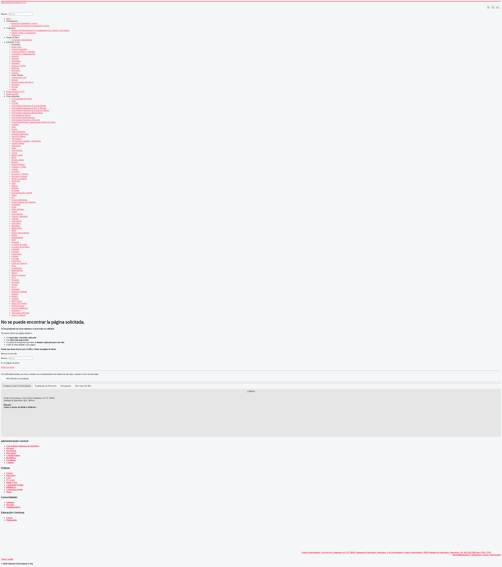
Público (15, 296)
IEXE (14, 230)
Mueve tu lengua (18, 275)
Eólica (14, 195)
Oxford (15, 284)
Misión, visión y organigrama (24, 33)
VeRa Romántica (18, 131)
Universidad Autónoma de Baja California (29, 108)
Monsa (14, 273)
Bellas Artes (16, 47)
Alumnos (10, 502)
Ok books (16, 282)
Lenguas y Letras (19, 66)
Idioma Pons (17, 228)
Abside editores (18, 143)
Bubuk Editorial (18, 164)
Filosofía (15, 59)
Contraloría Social (14, 489)
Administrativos (13, 507)
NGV (14, 277)
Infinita (14, 235)
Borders (15, 162)
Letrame (15, 256)
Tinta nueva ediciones (20, 313)
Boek (14, 157)
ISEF (14, 240)
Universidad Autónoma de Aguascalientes (29, 106)
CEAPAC (16, 171)
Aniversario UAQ (19, 77)
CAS (8, 478)
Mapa (9, 492)
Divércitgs (16, 181)
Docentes (10, 505)
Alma (14, 148)
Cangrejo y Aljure (19, 167)
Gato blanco (17, 221)
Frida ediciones (18, 209)
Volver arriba (7, 559)
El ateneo (15, 190)
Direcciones (11, 453)
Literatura (15, 84)
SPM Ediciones (18, 306)
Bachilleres (11, 458)
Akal (14, 127)
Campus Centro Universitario (17, 385)
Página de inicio (7, 367)
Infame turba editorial (20, 233)
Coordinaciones (13, 455)
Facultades (11, 460)
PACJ (14, 287)
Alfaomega (16, 146)
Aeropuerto (65, 385)
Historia (15, 80)
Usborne (15, 124)
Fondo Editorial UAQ (15, 91)
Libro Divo (16, 261)
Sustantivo (16, 310)
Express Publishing (19, 200)
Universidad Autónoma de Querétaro (22, 446)
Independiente (17, 237)
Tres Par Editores (19, 136)
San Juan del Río (83, 385)
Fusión (14, 211)
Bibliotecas (11, 487)
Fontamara (16, 204)
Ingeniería (16, 63)
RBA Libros (17, 301)
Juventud (15, 242)
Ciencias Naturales (19, 49)
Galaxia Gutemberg (20, 216)
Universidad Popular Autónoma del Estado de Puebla (33, 122)
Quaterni (15, 299)
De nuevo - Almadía (20, 174)
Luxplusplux (17, 268)
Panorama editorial (19, 291)
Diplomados (11, 520)
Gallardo (15, 219)
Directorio (16, 35)
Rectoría (10, 448)
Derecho (15, 56)
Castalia (15, 169)
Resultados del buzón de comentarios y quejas (30, 26)
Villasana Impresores (20, 134)
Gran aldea (16, 223)
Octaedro (15, 280)
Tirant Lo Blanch (19, 315)
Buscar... (4, 14)
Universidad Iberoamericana (23, 117)
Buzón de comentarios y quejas (24, 23)
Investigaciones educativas (22, 82)
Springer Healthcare (20, 308)
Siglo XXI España (19, 303)
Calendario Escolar (14, 485)
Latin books (16, 254)
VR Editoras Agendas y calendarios (26, 141)
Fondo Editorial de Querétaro (24, 202)
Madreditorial (17, 270)
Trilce (14, 101)
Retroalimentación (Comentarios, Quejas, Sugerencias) (477, 555)
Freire (14, 207)
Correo (9, 473)
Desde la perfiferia (19, 179)
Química (15, 73)
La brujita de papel (19, 244)
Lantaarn (15, 251)
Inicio (8, 19)
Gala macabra (17, 214)
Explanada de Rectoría (45, 385)
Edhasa (15, 186)
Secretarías (11, 451)
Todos (14, 89)
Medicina (15, 68)
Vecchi (14, 129)
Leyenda (15, 259)
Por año (15, 87)
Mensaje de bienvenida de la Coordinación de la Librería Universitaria (40, 30)
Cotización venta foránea (22, 40)
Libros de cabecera (19, 263)
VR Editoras (17, 139)
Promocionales (12, 94)
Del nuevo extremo (19, 176)
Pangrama (16, 289)
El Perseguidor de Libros (22, 99)
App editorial (17, 150)
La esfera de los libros (21, 247)
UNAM (15, 103)
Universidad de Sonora (21, 115)
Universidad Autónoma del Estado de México (30, 110)
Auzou (14, 153)
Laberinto (15, 249)
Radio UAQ (11, 482)
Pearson (15, 294)
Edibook (15, 188)
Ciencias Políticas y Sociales (23, 51)
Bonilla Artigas (18, 160)
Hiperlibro (16, 226)
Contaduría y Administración (23, 54)
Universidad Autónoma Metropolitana (27, 113)
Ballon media (17, 155)
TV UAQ (10, 480)
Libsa (14, 266)
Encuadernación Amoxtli (22, 193)
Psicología (16, 70)
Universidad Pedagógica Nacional (26, 120)
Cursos (9, 518)
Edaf (13, 183)
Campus (10, 462)
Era (13, 197)
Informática (16, 61)
